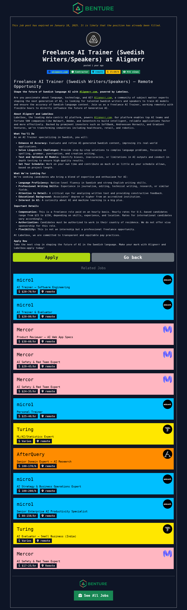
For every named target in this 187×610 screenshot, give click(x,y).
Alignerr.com (88, 91)
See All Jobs (95, 596)
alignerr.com (60, 72)
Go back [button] (133, 257)
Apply (51, 257)
